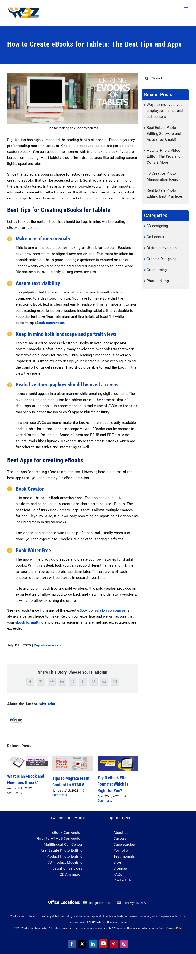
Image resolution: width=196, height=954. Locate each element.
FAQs (118, 874)
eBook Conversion (67, 832)
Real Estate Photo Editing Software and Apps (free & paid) (164, 133)
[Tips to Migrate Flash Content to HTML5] (72, 758)
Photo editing (158, 281)
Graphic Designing (161, 259)
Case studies (124, 844)
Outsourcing (157, 270)
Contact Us (123, 880)
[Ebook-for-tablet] (72, 75)
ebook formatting (29, 622)
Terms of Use (155, 928)
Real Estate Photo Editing (61, 850)
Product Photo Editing (64, 856)
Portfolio (121, 850)
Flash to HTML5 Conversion (59, 838)
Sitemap (120, 868)
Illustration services (66, 868)
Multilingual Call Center (63, 844)
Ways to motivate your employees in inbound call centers (165, 111)
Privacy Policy (175, 928)
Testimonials (124, 856)
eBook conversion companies (101, 610)
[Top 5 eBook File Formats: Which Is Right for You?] (118, 758)
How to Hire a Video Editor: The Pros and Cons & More (163, 156)
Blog (117, 862)
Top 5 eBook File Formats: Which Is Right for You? (113, 784)
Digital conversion (47, 645)
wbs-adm (47, 703)
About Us (121, 832)
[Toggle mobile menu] (186, 7)
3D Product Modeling (65, 862)
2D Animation (71, 874)
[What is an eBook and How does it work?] (27, 758)
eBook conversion (49, 323)
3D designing (157, 226)
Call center (155, 237)
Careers (120, 838)
